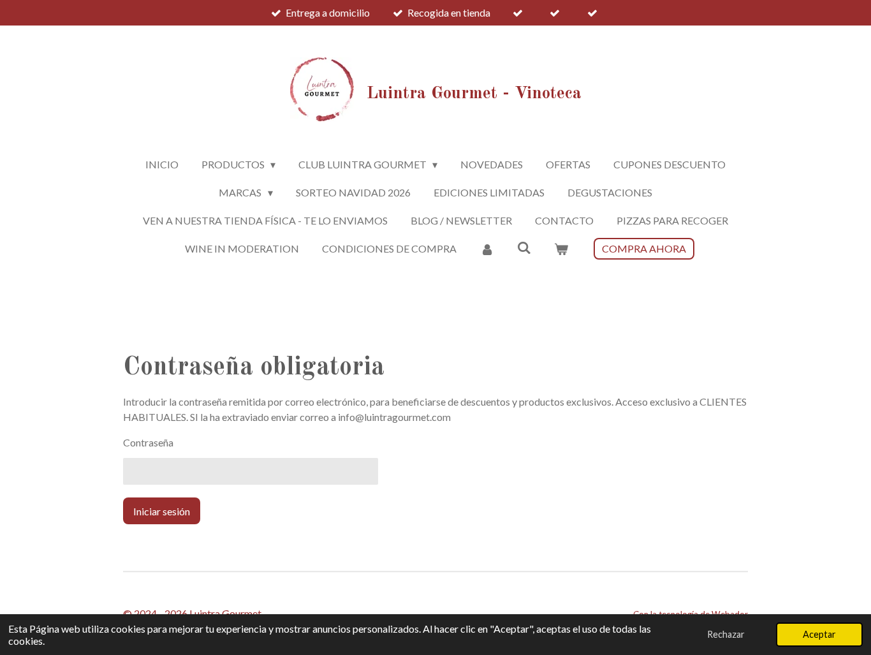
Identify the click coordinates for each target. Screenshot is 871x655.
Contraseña (148, 442)
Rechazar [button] (726, 634)
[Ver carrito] (561, 249)
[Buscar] (524, 247)
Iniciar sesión (161, 511)
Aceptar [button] (819, 634)
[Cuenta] (486, 249)
